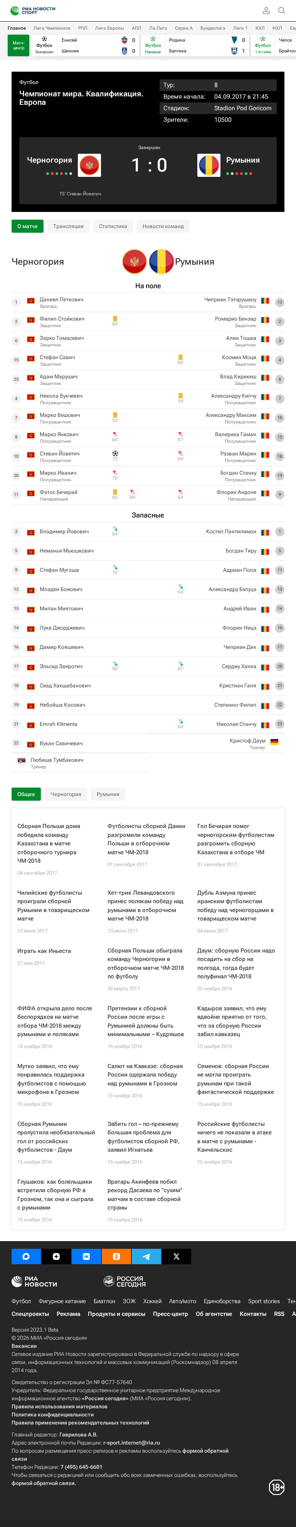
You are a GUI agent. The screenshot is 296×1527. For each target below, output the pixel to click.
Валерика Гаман (235, 434)
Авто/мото (182, 1301)
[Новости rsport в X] (176, 1256)
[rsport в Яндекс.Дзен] (56, 1256)
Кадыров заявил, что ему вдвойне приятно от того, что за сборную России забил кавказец (232, 1021)
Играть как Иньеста (44, 950)
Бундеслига (212, 28)
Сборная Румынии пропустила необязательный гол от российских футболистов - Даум (56, 1137)
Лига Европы (109, 28)
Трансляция (68, 226)
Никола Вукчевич (61, 396)
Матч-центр (19, 45)
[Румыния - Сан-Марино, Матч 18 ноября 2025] (246, 173)
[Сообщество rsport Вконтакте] (86, 1256)
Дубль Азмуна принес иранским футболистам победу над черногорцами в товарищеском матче (235, 905)
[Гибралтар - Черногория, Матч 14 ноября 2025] (47, 173)
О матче (27, 226)
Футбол (29, 82)
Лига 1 (240, 28)
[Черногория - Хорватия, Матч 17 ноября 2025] (52, 173)
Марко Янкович (59, 434)
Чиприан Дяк (240, 647)
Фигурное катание (62, 1301)
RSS (279, 1313)
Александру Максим (231, 415)
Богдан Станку (238, 473)
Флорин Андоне (236, 492)
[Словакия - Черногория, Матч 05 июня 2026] (70, 173)
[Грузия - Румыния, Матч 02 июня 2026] (232, 173)
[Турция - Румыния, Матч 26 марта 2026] (241, 173)
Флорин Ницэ (239, 628)
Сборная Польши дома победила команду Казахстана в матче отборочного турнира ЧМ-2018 (48, 843)
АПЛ (136, 28)
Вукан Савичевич (61, 743)
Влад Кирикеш (238, 376)
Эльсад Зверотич (61, 666)
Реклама (68, 1313)
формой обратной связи (43, 1483)
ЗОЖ (129, 1301)
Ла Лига (158, 28)
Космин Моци (239, 357)
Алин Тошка (241, 338)
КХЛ (260, 28)
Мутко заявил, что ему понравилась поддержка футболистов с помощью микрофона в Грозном (51, 1079)
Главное (17, 28)
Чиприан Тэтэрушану (230, 299)
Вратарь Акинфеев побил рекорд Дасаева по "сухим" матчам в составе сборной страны (145, 1194)
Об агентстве (214, 1313)
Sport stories (264, 1301)
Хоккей (152, 1301)
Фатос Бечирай (58, 492)
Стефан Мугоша (59, 570)
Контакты (253, 1313)
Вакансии (24, 1346)
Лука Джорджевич (62, 628)
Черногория (49, 160)
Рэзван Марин (238, 453)
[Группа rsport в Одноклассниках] (116, 1256)
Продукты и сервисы (116, 1313)
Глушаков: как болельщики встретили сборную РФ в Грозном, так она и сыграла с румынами (55, 1194)
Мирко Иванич (58, 473)
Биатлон (104, 1301)
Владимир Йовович (64, 531)
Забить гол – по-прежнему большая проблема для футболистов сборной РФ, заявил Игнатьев (144, 1137)
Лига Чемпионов (52, 28)
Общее (26, 794)
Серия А (184, 28)
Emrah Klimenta (58, 724)
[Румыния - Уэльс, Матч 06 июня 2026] (227, 173)
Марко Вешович (60, 415)
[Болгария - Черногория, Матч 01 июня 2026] (66, 173)
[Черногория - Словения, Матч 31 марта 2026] (61, 173)
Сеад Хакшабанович (65, 685)
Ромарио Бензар (235, 319)
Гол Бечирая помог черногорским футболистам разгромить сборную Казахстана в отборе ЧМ (235, 839)
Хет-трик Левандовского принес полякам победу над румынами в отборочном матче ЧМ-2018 (145, 905)
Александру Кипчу (233, 396)
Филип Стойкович (62, 319)
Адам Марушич (58, 376)
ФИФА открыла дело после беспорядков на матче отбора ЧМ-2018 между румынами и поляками (54, 1021)
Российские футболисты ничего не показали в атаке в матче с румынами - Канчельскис (234, 1137)
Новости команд (163, 226)
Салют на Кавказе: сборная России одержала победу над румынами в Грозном (145, 1075)
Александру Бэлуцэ (232, 589)
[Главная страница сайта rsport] (50, 11)
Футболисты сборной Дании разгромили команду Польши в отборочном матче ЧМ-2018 (146, 839)
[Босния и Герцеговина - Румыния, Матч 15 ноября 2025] (250, 173)
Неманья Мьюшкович (67, 551)
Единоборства (222, 1301)
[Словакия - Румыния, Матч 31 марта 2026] (236, 173)
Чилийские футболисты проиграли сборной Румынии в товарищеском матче (53, 905)
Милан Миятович (61, 608)
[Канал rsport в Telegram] (146, 1256)
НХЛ (277, 28)
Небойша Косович (62, 705)
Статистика (113, 226)
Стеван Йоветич (84, 194)
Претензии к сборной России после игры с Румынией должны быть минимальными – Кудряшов (146, 1021)
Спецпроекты (30, 1313)
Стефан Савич (57, 357)
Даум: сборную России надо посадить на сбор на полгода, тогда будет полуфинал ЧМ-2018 (236, 963)
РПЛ (82, 28)
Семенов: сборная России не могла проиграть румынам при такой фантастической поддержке (235, 1079)
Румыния (243, 160)
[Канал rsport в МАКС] (26, 1256)
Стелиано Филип (235, 705)
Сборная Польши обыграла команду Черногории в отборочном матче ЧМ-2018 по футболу (146, 963)
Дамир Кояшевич (61, 647)
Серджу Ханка (239, 666)
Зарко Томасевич (62, 338)
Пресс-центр (170, 1313)
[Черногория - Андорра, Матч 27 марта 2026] (57, 173)
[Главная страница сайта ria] (12, 11)
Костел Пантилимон (231, 531)
